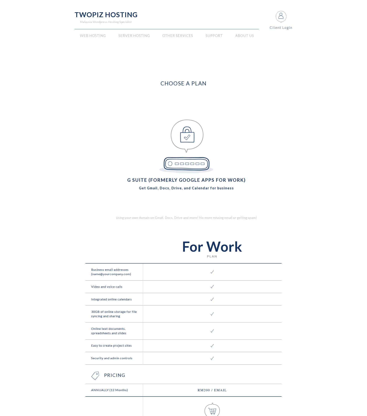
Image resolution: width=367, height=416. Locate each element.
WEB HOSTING (93, 35)
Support (214, 35)
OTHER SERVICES (177, 35)
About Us (244, 35)
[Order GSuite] (212, 410)
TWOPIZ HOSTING (106, 14)
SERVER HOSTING (134, 35)
